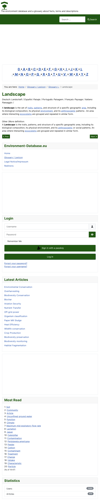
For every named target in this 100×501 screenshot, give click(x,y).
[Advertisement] (50, 44)
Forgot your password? (15, 263)
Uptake (11, 460)
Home (7, 153)
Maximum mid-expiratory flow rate (24, 425)
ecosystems (26, 114)
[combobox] (72, 19)
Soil (8, 407)
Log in (50, 256)
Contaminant (14, 450)
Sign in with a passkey (52, 248)
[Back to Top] (95, 496)
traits (30, 107)
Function (11, 419)
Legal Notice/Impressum (16, 161)
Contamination (14, 438)
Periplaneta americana (19, 441)
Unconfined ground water (19, 416)
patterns (38, 107)
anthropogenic (68, 111)
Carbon (11, 447)
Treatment (13, 454)
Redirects (9, 165)
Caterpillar (13, 435)
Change (11, 457)
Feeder (11, 444)
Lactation (11, 429)
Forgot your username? (15, 266)
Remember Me (14, 241)
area (84, 107)
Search (93, 19)
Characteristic (14, 463)
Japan (10, 432)
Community (12, 410)
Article (10, 413)
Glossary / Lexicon (13, 157)
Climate (10, 422)
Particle (12, 466)
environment (46, 111)
